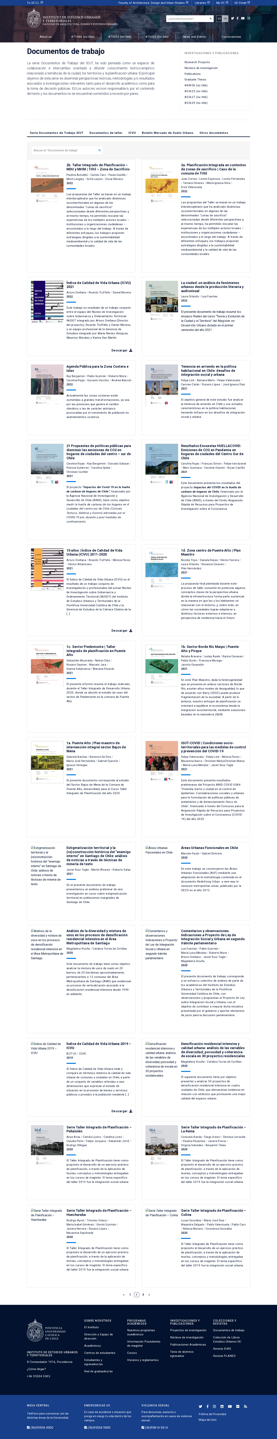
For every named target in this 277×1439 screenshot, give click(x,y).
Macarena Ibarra (191, 760)
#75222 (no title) (157, 36)
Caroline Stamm (214, 467)
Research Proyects (197, 62)
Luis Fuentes (210, 296)
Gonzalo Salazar (118, 463)
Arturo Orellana (76, 292)
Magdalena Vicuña (78, 948)
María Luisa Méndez (196, 765)
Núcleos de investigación (201, 68)
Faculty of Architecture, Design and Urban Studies (153, 3)
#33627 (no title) (196, 97)
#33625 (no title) (196, 91)
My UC (222, 3)
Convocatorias (231, 36)
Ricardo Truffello (99, 292)
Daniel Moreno (122, 292)
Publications (192, 74)
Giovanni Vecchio (98, 380)
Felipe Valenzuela (228, 380)
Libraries (202, 3)
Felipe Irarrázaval (235, 463)
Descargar (120, 350)
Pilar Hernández (191, 568)
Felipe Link (187, 380)
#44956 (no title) (196, 85)
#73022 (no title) (120, 36)
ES (219, 18)
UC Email (242, 3)
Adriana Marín (206, 380)
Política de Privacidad (212, 1414)
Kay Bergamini (76, 376)
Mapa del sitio (208, 1419)
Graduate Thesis (195, 79)
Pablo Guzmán (96, 376)
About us (46, 36)
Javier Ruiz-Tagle (222, 765)
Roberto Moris (118, 376)
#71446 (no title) (82, 36)
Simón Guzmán (106, 1224)
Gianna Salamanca (78, 668)
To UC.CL (35, 3)
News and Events (194, 36)
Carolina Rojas (76, 380)
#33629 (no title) (196, 103)
